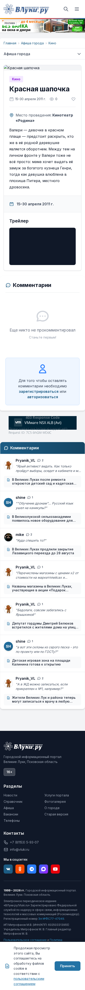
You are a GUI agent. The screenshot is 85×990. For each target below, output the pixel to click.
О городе (52, 808)
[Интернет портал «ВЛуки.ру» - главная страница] (26, 9)
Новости (10, 795)
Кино (52, 43)
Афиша (9, 808)
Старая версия (56, 814)
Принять (67, 966)
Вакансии (11, 814)
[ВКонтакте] (8, 869)
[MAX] (43, 869)
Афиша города (32, 43)
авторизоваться (42, 397)
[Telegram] (31, 869)
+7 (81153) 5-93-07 (24, 842)
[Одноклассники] (19, 869)
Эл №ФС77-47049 (51, 918)
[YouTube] (55, 869)
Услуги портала (56, 795)
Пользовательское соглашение (25, 940)
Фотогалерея (55, 801)
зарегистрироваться (38, 391)
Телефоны (12, 820)
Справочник (13, 801)
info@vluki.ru (19, 849)
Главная (10, 43)
